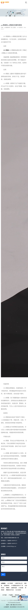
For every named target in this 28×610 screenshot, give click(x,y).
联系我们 (14, 596)
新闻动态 (17, 595)
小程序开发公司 (18, 583)
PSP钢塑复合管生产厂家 (17, 585)
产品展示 (11, 595)
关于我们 (4, 595)
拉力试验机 (18, 590)
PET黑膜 (6, 50)
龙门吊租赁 (10, 583)
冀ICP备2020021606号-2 (16, 604)
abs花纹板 (21, 587)
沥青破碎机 (6, 585)
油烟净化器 (14, 587)
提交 (3, 574)
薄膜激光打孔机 (10, 590)
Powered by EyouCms (15, 602)
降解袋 (7, 587)
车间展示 (23, 595)
